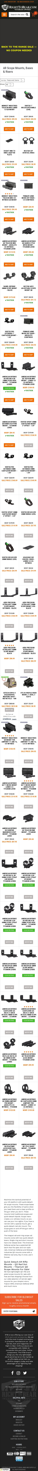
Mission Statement (19, 1384)
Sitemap (19, 1403)
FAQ (19, 1401)
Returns (19, 1390)
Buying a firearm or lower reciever (19, 1387)
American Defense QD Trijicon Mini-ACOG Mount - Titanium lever (28, 1057)
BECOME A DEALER (19, 1436)
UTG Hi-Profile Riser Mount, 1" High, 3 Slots (28, 695)
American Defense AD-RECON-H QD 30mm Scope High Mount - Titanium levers (28, 922)
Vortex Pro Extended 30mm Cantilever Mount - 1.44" (28, 470)
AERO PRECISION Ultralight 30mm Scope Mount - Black (9, 650)
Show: (2, 84)
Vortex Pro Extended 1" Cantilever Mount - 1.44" (9, 334)
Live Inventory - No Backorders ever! (19, 2)
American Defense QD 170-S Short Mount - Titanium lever (28, 1147)
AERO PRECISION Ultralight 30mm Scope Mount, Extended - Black (9, 605)
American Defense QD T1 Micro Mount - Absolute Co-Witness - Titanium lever (28, 787)
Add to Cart (9, 129)
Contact (19, 1434)
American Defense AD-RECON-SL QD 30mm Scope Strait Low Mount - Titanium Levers (9, 877)
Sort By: (3, 80)
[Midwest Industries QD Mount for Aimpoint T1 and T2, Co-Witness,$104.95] (9, 727)
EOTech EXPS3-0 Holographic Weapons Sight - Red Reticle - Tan (9, 696)
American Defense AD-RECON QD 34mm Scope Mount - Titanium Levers (9, 967)
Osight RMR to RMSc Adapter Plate (9, 153)
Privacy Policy (19, 1409)
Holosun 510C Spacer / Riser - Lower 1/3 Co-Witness (28, 560)
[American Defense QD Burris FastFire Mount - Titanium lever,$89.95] (9, 411)
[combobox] (19, 14)
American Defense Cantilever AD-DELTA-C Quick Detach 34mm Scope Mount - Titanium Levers (9, 1014)
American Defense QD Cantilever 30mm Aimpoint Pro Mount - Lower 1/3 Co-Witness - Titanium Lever (29, 1104)
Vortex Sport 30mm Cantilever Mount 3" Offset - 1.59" (28, 424)
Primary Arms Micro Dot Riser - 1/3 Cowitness (28, 198)
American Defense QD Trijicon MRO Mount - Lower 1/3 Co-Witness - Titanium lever (28, 380)
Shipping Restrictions (19, 1439)
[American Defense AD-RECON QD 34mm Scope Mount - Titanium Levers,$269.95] (9, 953)
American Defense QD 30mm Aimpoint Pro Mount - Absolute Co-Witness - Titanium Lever (9, 1104)
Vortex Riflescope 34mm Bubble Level (28, 513)
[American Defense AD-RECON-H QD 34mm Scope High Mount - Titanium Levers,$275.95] (9, 365)
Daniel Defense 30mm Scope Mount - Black (9, 288)
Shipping (19, 1392)
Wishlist (19, 1420)
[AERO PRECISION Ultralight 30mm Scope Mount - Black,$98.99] (9, 636)
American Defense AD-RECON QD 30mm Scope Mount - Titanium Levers (28, 967)
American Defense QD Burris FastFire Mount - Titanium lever (9, 425)
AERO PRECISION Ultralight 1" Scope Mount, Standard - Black (28, 650)
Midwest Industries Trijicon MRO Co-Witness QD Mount (9, 198)
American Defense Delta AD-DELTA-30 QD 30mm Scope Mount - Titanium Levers (9, 1058)
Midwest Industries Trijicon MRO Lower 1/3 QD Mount (9, 107)
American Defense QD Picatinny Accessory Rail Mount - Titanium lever (9, 1148)
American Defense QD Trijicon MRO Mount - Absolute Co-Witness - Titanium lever (9, 245)
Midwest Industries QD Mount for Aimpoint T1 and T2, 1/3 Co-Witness (28, 741)
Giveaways (19, 1411)
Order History (19, 1425)
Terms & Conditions (19, 1406)
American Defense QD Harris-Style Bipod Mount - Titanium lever (28, 244)
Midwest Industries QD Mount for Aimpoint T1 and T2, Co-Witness (9, 741)
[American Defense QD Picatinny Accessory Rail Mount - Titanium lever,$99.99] (9, 1133)
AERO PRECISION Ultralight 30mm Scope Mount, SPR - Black (28, 605)
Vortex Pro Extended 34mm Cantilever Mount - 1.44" (9, 470)
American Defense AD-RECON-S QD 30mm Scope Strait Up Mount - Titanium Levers (9, 922)
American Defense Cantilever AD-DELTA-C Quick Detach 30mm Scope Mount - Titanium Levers (28, 1014)
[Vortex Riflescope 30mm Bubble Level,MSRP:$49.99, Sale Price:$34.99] (9, 546)
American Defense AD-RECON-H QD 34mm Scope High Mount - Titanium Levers (9, 380)
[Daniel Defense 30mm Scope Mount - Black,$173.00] (9, 275)
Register (19, 1422)
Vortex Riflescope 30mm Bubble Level (9, 558)
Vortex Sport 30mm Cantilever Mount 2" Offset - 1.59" (9, 514)
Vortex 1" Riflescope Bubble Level (28, 107)
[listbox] (15, 80)
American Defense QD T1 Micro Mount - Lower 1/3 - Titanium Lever (9, 786)
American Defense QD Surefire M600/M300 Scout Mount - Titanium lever (9, 832)
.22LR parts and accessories (16, 1337)
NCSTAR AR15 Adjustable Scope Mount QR (28, 288)
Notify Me (28, 445)
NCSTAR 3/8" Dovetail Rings (28, 152)
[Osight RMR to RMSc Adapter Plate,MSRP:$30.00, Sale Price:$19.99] (9, 140)
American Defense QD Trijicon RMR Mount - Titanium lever (28, 831)
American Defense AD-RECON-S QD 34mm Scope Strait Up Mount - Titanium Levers (28, 877)
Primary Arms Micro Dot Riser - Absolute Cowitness (28, 334)
